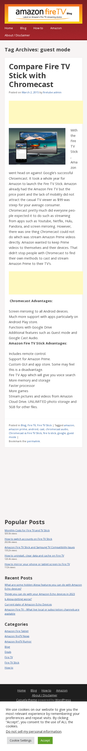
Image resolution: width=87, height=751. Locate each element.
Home (9, 28)
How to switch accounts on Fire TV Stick (28, 539)
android (33, 429)
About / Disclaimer (17, 35)
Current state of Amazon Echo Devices (28, 604)
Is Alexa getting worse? (18, 599)
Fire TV (32, 425)
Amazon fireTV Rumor (18, 641)
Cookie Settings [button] (21, 740)
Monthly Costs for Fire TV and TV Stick (27, 530)
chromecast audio (57, 429)
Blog (23, 28)
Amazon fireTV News (17, 636)
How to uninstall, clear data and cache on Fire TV (34, 555)
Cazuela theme (26, 700)
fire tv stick (49, 433)
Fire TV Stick (44, 425)
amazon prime (18, 429)
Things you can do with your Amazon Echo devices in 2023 (40, 594)
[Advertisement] (46, 112)
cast (42, 429)
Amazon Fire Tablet (17, 631)
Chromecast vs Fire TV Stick (25, 433)
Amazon (56, 28)
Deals (8, 652)
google (62, 433)
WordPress (63, 700)
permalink (33, 441)
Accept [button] (45, 740)
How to (38, 28)
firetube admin (52, 92)
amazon (69, 425)
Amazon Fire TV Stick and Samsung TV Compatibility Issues (40, 547)
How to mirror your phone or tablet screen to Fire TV (37, 564)
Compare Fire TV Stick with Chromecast (39, 75)
